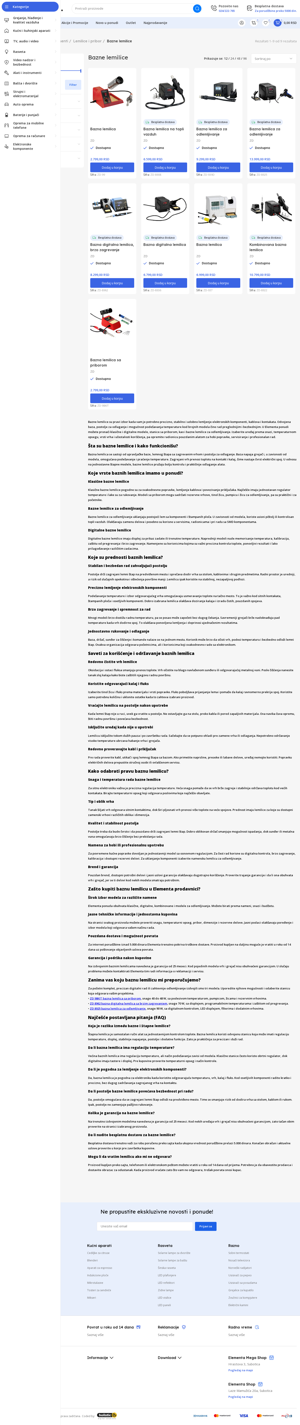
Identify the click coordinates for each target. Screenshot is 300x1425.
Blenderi (92, 1260)
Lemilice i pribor (87, 41)
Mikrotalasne (95, 1283)
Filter (73, 85)
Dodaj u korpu (112, 167)
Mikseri (91, 1298)
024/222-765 (227, 11)
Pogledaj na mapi (240, 1397)
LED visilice (164, 1298)
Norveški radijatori (240, 1268)
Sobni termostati (238, 1253)
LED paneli (164, 1305)
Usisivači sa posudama (242, 1283)
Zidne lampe (166, 1290)
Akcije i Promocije (74, 23)
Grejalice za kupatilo (241, 1290)
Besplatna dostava (163, 122)
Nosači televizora (239, 1260)
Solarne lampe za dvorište (174, 1253)
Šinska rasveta (167, 1268)
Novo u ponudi (107, 23)
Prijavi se (205, 1226)
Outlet (131, 23)
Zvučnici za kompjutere (242, 1298)
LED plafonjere (167, 1275)
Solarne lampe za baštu (172, 1260)
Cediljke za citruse (98, 1253)
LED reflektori (166, 1283)
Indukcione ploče (97, 1275)
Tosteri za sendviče (99, 1290)
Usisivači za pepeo (240, 1275)
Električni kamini (238, 1305)
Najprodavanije (155, 23)
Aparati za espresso (99, 1268)
